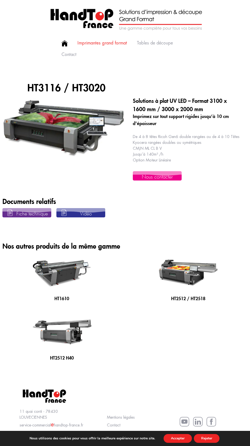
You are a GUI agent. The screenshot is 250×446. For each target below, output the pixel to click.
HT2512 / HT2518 (188, 298)
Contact (69, 54)
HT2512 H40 (62, 357)
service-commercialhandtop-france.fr (51, 425)
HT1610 (61, 298)
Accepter (178, 438)
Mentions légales (121, 417)
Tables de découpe (155, 43)
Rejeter (206, 438)
